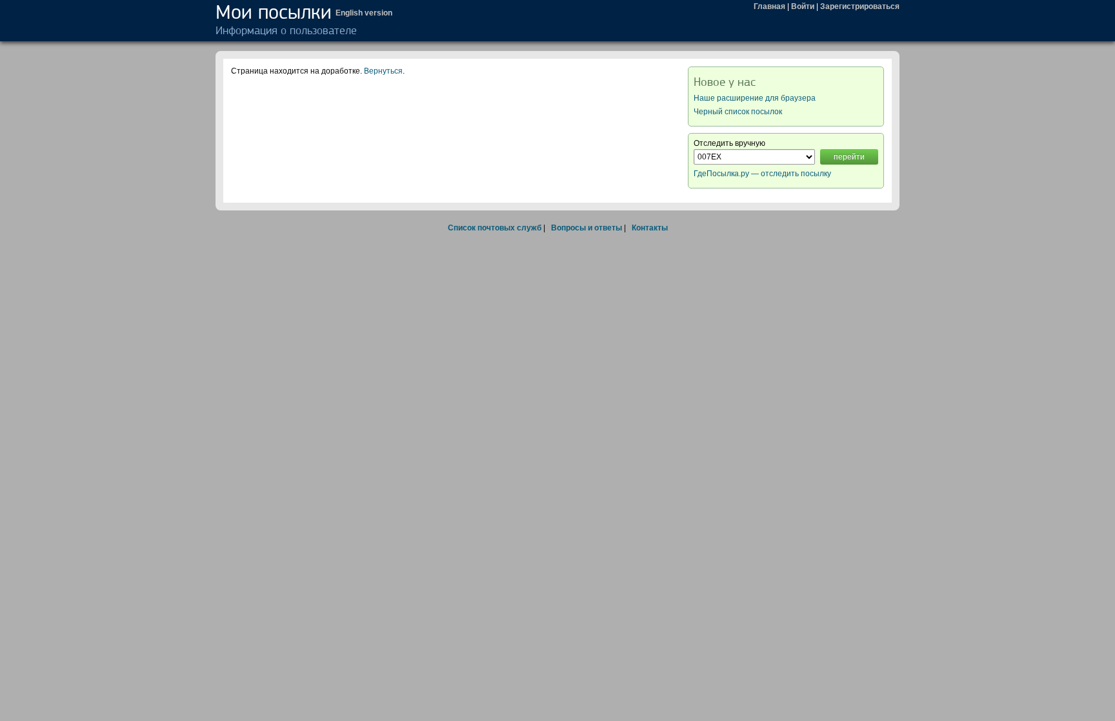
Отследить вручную (729, 143)
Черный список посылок (738, 111)
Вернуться (383, 71)
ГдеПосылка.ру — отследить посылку (762, 173)
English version (364, 12)
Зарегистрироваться (859, 6)
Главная (769, 6)
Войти (802, 6)
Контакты (650, 227)
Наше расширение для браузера (755, 98)
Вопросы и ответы (586, 227)
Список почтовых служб (494, 227)
